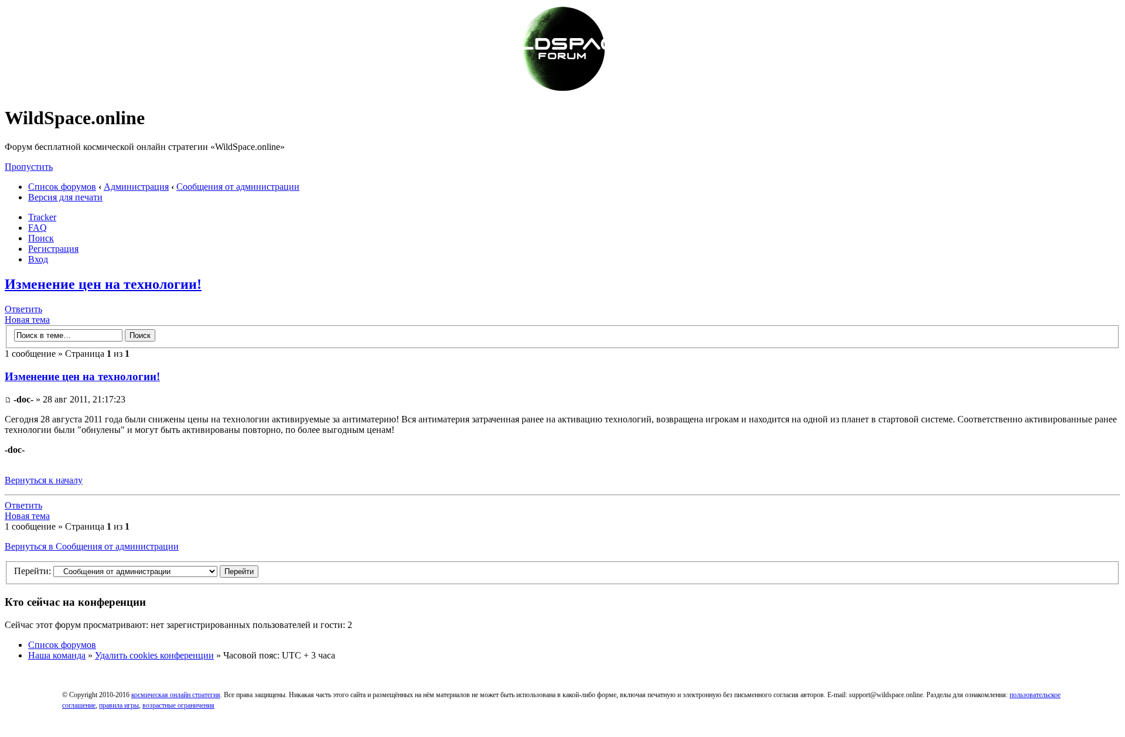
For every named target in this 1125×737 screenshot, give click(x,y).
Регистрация (53, 249)
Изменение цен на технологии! (103, 284)
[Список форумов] (562, 89)
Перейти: (32, 571)
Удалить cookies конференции (154, 655)
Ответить (23, 309)
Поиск (41, 238)
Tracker (42, 217)
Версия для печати (65, 197)
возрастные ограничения (178, 705)
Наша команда (57, 655)
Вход (38, 259)
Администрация (136, 187)
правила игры (119, 705)
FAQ (37, 228)
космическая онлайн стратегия (175, 695)
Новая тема (27, 320)
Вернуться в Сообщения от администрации (92, 546)
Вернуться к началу (44, 480)
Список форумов (62, 187)
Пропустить (29, 167)
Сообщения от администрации (237, 187)
